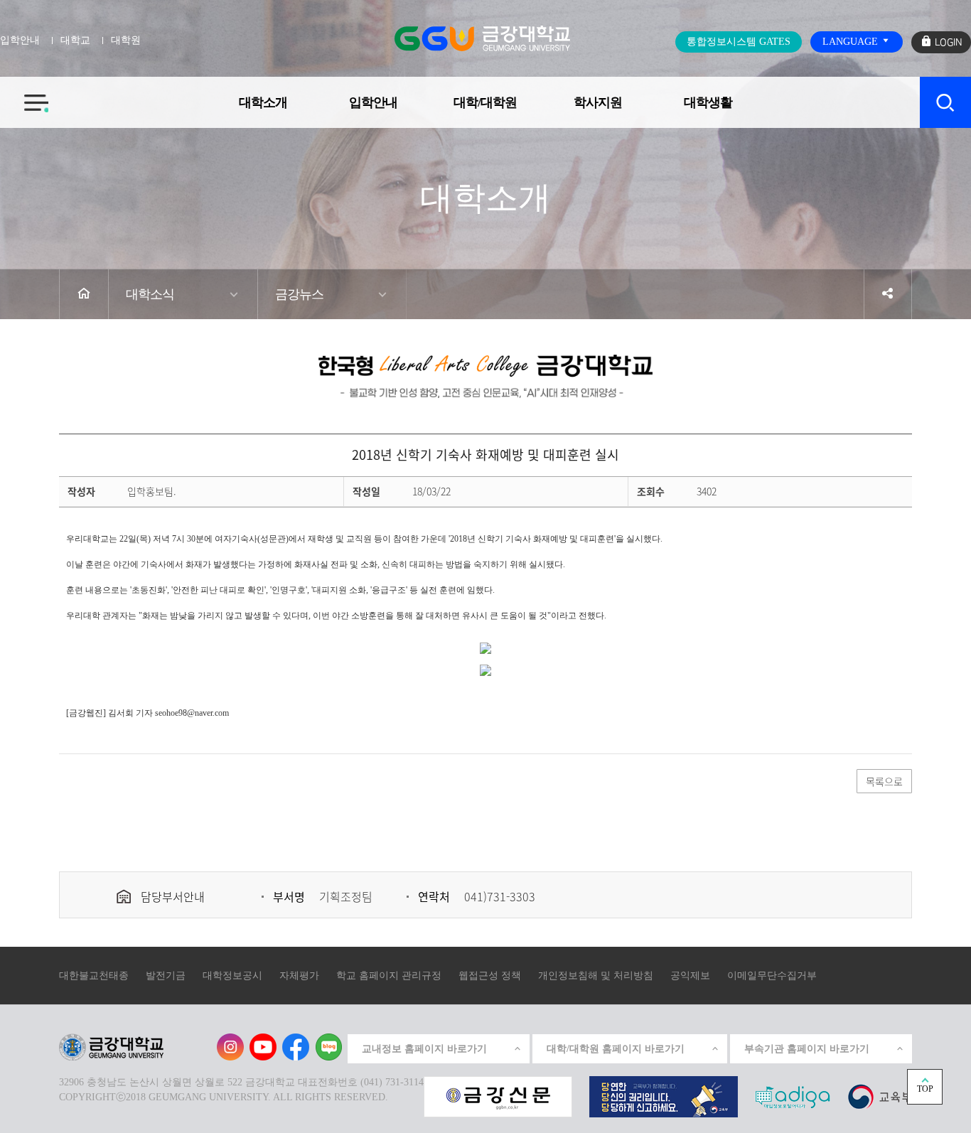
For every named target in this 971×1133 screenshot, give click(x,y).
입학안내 (373, 102)
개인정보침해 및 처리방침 (595, 975)
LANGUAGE (851, 41)
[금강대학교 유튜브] (263, 1046)
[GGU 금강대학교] (482, 38)
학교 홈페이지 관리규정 (388, 975)
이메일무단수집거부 (772, 975)
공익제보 (690, 975)
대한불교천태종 (94, 975)
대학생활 (708, 102)
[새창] (879, 1095)
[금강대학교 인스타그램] (230, 1046)
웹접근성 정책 (489, 975)
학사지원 (598, 102)
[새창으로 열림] (498, 1095)
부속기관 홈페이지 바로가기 (806, 1048)
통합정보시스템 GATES (738, 41)
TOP (925, 1089)
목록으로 (884, 781)
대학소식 (150, 294)
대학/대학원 (485, 102)
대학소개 (263, 102)
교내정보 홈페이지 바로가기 (424, 1048)
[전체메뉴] (24, 94)
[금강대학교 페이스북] (295, 1046)
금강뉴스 (299, 294)
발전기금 (166, 975)
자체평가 (299, 975)
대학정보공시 (232, 975)
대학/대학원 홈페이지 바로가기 (616, 1048)
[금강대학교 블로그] (328, 1046)
